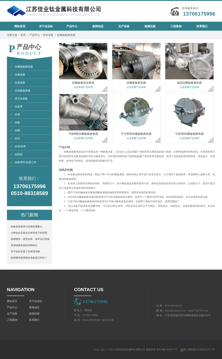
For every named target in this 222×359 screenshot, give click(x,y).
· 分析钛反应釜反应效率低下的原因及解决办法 (29, 233)
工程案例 (176, 26)
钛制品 (19, 154)
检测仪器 (150, 26)
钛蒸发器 (20, 82)
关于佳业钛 (46, 26)
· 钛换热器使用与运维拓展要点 (25, 226)
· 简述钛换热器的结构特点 (23, 245)
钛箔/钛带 (20, 146)
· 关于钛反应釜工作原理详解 (24, 251)
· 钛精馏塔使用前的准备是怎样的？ (28, 257)
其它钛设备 (21, 98)
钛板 (17, 122)
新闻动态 (98, 26)
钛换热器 (20, 74)
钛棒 (17, 130)
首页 (23, 35)
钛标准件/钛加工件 (25, 162)
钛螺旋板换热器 (66, 35)
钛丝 (17, 138)
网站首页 (19, 26)
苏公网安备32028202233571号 (199, 349)
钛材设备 (48, 35)
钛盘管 (19, 106)
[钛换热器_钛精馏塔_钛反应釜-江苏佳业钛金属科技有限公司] (54, 9)
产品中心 (72, 26)
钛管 (17, 114)
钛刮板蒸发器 (22, 90)
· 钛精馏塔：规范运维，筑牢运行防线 (29, 239)
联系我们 (202, 26)
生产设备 (124, 26)
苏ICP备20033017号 (166, 349)
